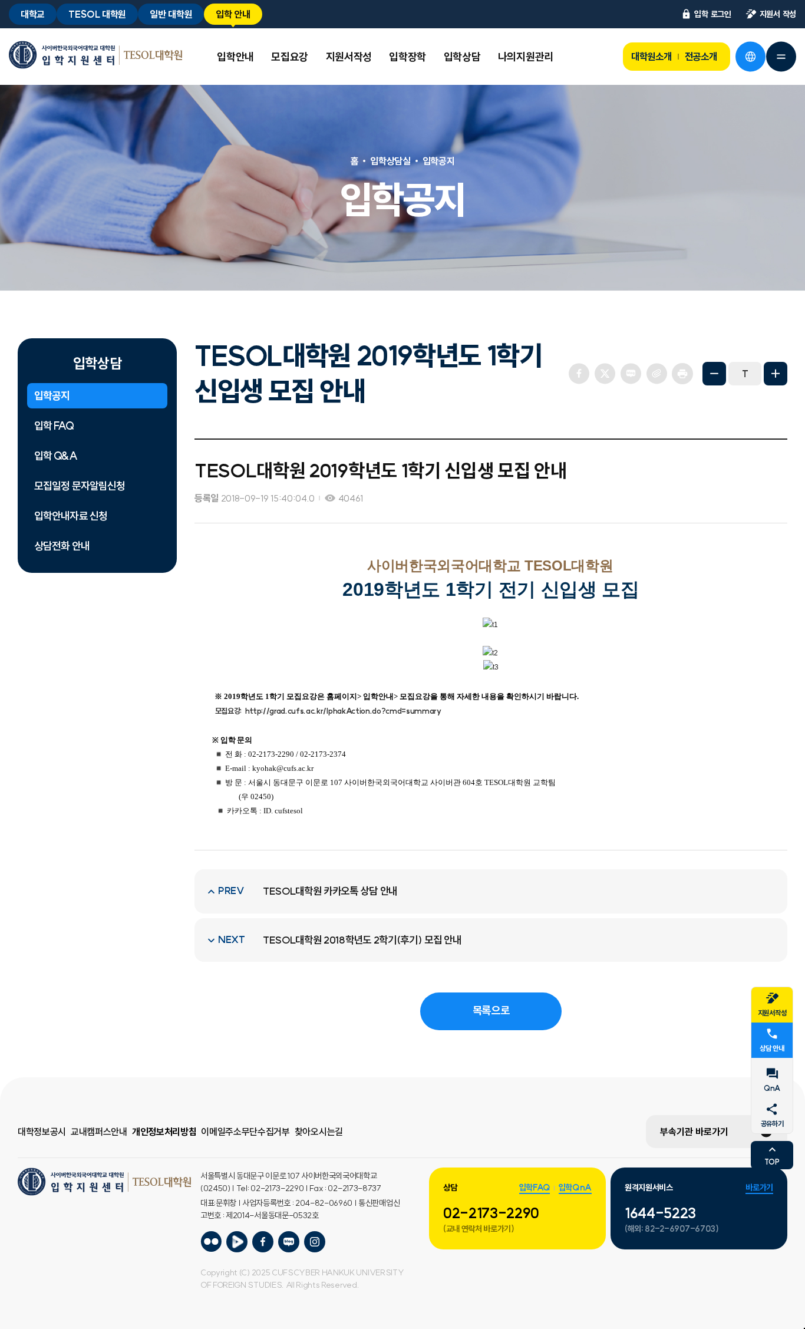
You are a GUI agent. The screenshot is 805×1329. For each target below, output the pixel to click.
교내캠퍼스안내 (99, 1131)
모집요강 (289, 57)
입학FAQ (534, 1187)
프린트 (682, 373)
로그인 (712, 14)
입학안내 (235, 57)
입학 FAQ (54, 426)
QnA (772, 1088)
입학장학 (407, 57)
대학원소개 (651, 56)
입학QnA (575, 1187)
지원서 (778, 14)
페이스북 (578, 373)
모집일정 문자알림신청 (79, 486)
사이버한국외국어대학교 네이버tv (237, 1241)
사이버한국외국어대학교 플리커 (211, 1241)
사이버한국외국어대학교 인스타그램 (314, 1241)
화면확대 (775, 373)
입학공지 (52, 396)
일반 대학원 (171, 14)
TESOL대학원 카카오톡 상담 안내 (330, 891)
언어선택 (750, 56)
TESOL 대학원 (97, 14)
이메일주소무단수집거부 (245, 1131)
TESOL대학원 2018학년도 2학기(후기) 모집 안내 (362, 940)
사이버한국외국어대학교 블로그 (288, 1241)
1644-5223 (660, 1213)
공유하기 (772, 1123)
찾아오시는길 (319, 1131)
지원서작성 (349, 57)
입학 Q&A (55, 456)
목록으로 (491, 1010)
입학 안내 (233, 14)
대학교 (33, 14)
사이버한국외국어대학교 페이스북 (262, 1241)
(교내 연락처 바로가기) (478, 1229)
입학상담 (462, 57)
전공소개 (701, 56)
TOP (771, 1161)
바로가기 (759, 1187)
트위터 (604, 373)
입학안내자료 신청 (70, 516)
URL (656, 373)
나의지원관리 (525, 57)
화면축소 (714, 373)
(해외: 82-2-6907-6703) (672, 1229)
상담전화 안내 (62, 546)
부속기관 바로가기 (694, 1131)
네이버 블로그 (630, 373)
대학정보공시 (42, 1131)
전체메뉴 (781, 56)
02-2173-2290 (491, 1213)
